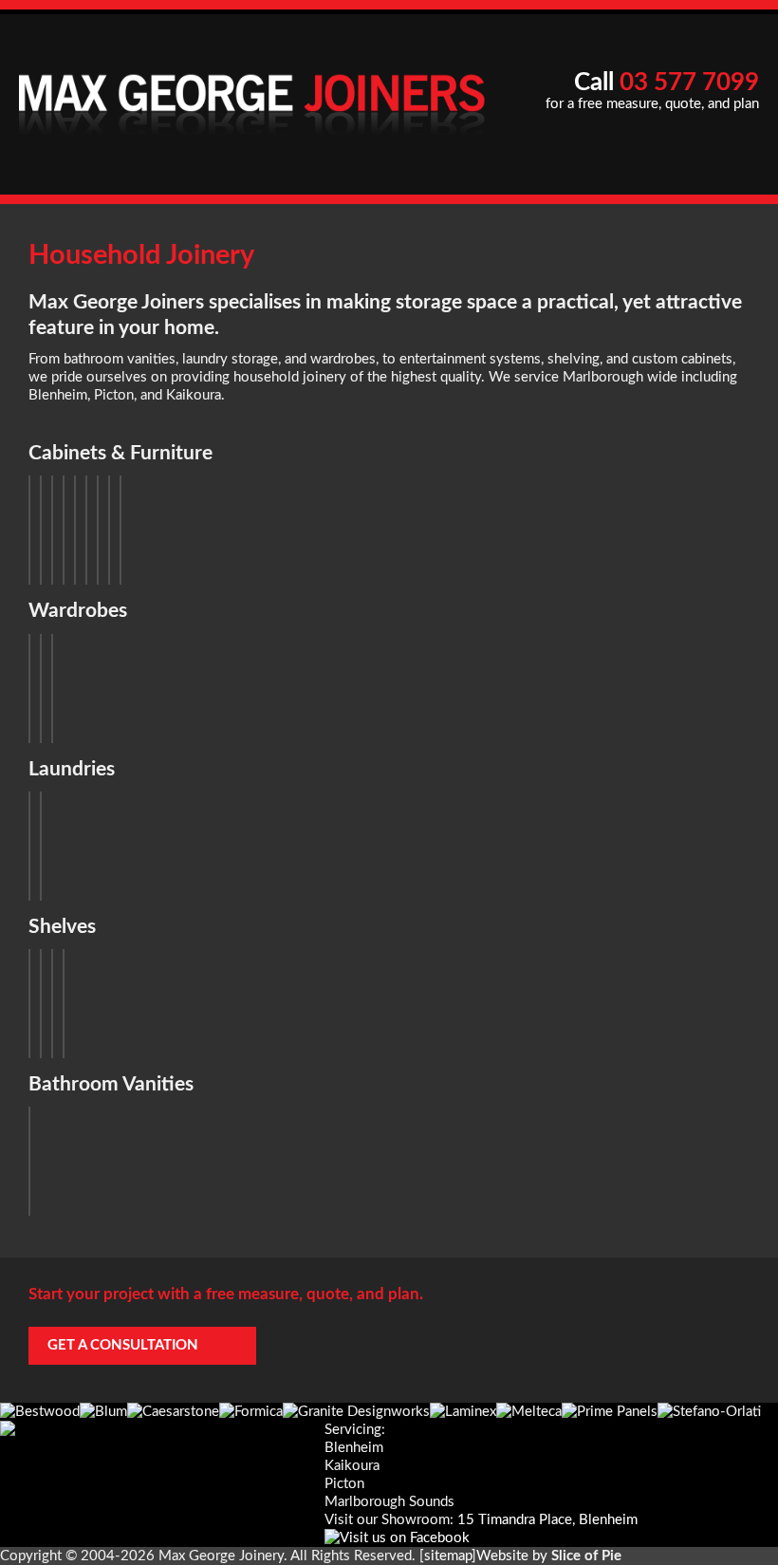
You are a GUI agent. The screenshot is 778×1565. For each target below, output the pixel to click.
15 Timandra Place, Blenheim (547, 1520)
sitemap (448, 1556)
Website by (548, 1556)
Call (666, 82)
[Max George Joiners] (243, 96)
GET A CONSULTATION (122, 1345)
